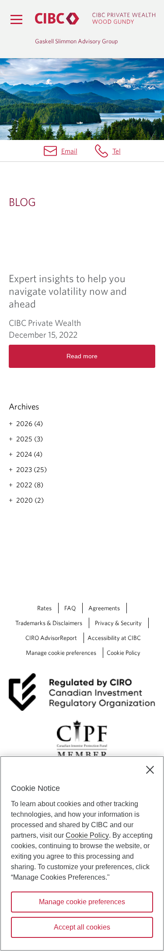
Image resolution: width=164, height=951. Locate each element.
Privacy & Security (118, 622)
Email (69, 151)
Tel (116, 151)
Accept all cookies (82, 927)
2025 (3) (29, 439)
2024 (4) (29, 454)
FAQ (70, 608)
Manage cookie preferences (61, 652)
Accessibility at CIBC (114, 637)
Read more (82, 356)
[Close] (150, 770)
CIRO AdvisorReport (51, 637)
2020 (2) (30, 500)
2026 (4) (29, 423)
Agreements (104, 608)
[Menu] (16, 19)
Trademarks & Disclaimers (48, 622)
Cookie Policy (123, 652)
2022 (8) (29, 485)
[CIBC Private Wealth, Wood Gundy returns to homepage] (95, 18)
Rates (44, 608)
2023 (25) (31, 469)
